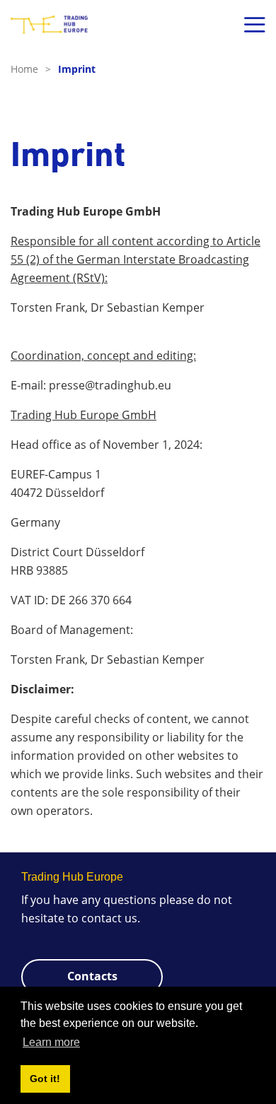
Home (31, 69)
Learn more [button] (51, 1042)
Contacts (92, 976)
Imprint (77, 69)
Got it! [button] (45, 1078)
